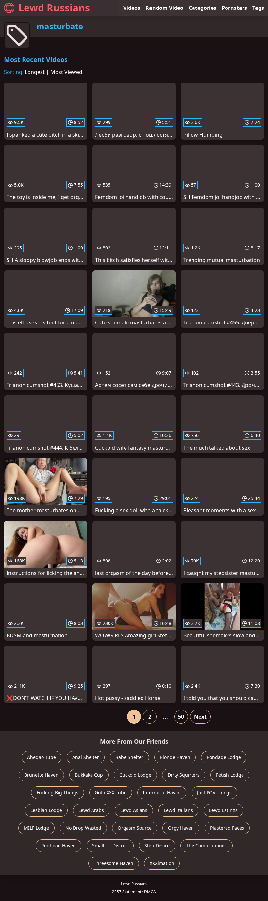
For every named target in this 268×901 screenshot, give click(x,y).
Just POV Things (214, 792)
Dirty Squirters (184, 775)
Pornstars (234, 7)
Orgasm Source (135, 828)
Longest (35, 72)
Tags (258, 7)
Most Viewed (66, 72)
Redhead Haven (58, 845)
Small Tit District (110, 845)
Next (200, 716)
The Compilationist (206, 845)
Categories (202, 7)
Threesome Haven (113, 863)
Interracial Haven (162, 792)
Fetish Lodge (230, 775)
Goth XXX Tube (110, 792)
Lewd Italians (178, 810)
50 (181, 716)
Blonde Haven (175, 757)
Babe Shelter (129, 757)
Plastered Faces (227, 828)
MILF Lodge (36, 828)
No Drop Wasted (83, 828)
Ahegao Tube (41, 757)
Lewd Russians (54, 7)
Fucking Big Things (57, 792)
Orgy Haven (181, 828)
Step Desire (157, 845)
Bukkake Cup (89, 775)
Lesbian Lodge (46, 810)
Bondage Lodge (224, 757)
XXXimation (162, 863)
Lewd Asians (133, 810)
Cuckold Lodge (135, 775)
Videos (131, 7)
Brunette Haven (41, 775)
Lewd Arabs (91, 810)
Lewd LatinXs (223, 810)
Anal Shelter (85, 757)
